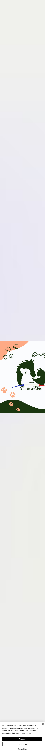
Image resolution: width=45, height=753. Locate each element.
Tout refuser (22, 744)
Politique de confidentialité (22, 733)
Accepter (22, 739)
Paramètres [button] (22, 749)
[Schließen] (42, 725)
